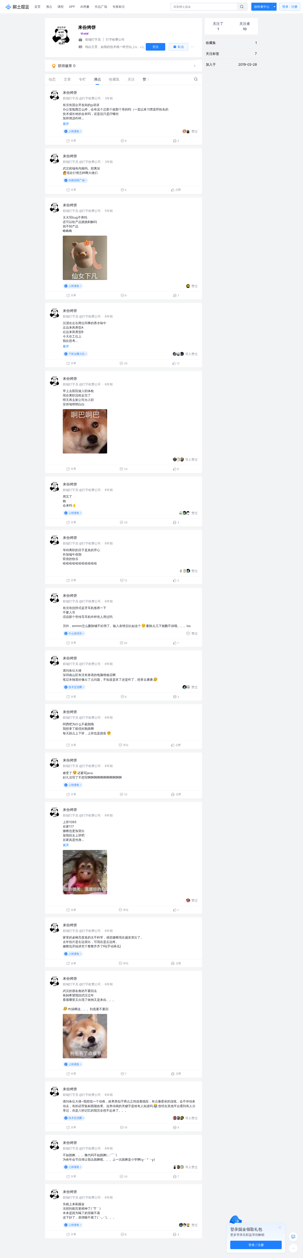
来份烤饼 (70, 92)
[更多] (293, 1248)
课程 (60, 6)
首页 (37, 6)
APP (72, 6)
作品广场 (101, 6)
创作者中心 (262, 6)
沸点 (49, 6)
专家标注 (118, 6)
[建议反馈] (293, 1236)
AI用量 (84, 6)
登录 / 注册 (256, 1245)
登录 (289, 6)
